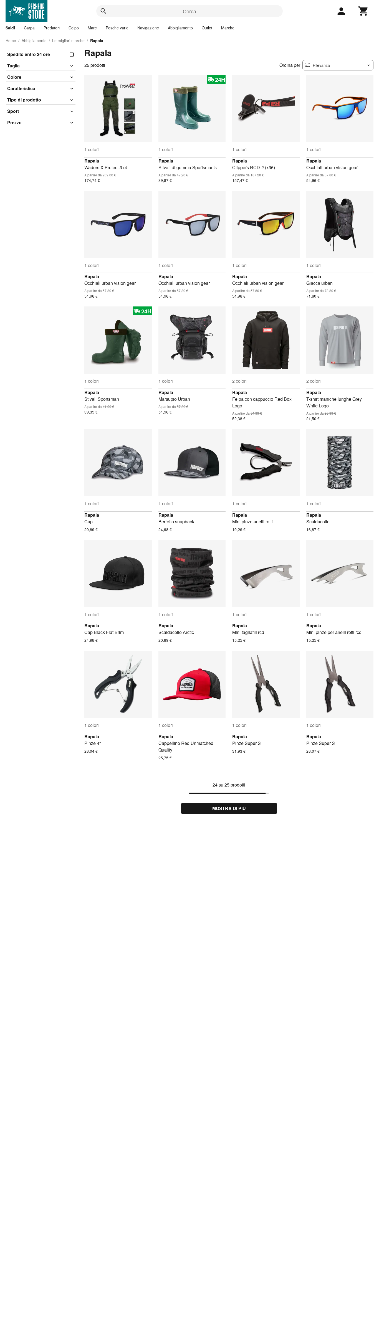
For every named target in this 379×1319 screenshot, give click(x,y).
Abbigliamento (180, 28)
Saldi (10, 28)
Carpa (29, 28)
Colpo (74, 28)
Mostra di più (229, 808)
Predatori (52, 28)
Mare (92, 28)
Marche (227, 28)
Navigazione (148, 28)
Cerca (189, 11)
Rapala (91, 161)
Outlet (207, 28)
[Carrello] (363, 11)
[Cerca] (103, 11)
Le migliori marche (68, 40)
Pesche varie (117, 28)
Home (11, 40)
